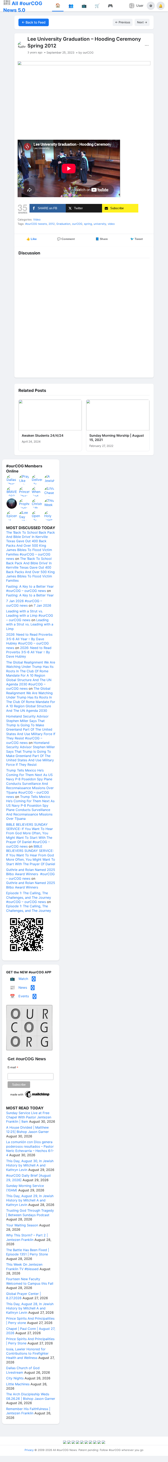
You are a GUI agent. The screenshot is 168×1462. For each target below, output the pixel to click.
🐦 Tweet (136, 239)
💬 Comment (66, 239)
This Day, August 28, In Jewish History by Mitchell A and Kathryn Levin (29, 1308)
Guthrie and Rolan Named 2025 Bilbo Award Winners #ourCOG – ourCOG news (30, 874)
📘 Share (101, 239)
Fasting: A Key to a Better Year (30, 595)
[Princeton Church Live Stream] (24, 491)
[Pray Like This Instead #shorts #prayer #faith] (24, 479)
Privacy (29, 1450)
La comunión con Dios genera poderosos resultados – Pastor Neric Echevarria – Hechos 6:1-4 (30, 1148)
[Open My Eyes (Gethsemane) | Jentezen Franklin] (37, 516)
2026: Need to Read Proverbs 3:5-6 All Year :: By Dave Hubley (28, 652)
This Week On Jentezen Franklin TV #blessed (24, 1266)
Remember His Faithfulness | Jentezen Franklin (28, 1411)
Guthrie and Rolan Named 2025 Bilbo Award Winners (30, 885)
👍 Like (31, 239)
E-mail (13, 1067)
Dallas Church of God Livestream (23, 1370)
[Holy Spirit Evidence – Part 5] (49, 516)
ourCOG (77, 223)
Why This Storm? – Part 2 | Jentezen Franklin (27, 1237)
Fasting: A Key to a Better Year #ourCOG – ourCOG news (30, 588)
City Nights (15, 1378)
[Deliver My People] (37, 479)
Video (37, 219)
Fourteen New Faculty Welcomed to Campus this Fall (29, 1281)
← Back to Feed (33, 22)
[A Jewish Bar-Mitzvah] (49, 479)
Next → (142, 22)
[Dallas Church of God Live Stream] (12, 479)
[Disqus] (84, 317)
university (100, 223)
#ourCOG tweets (36, 223)
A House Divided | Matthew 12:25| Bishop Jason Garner (27, 1129)
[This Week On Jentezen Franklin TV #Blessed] (49, 503)
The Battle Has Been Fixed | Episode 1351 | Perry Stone (27, 1252)
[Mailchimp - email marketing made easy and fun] (30, 1097)
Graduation (63, 223)
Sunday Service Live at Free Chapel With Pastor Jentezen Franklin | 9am (28, 1117)
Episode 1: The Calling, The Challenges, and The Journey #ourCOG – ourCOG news (28, 897)
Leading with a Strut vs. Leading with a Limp (29, 624)
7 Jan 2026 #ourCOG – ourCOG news (24, 603)
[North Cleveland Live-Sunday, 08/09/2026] (12, 503)
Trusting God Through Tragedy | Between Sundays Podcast (30, 1212)
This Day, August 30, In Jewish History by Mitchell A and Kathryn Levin (29, 1165)
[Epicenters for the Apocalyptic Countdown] (12, 516)
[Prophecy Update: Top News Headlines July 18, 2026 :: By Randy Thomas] (24, 503)
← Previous (122, 22)
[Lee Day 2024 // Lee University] (24, 516)
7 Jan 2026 (42, 605)
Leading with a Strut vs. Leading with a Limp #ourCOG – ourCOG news (29, 615)
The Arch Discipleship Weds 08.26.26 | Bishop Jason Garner (30, 1396)
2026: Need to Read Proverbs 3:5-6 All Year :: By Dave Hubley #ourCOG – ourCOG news (29, 641)
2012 (52, 223)
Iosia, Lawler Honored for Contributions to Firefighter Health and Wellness (27, 1353)
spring (88, 223)
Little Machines (18, 1384)
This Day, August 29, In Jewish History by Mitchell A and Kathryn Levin (29, 1200)
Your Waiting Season (22, 1225)
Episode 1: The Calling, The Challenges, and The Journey (28, 908)
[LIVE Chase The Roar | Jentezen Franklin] (49, 491)
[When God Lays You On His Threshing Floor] (37, 491)
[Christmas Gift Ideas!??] (37, 503)
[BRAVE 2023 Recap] (12, 491)
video (111, 223)
